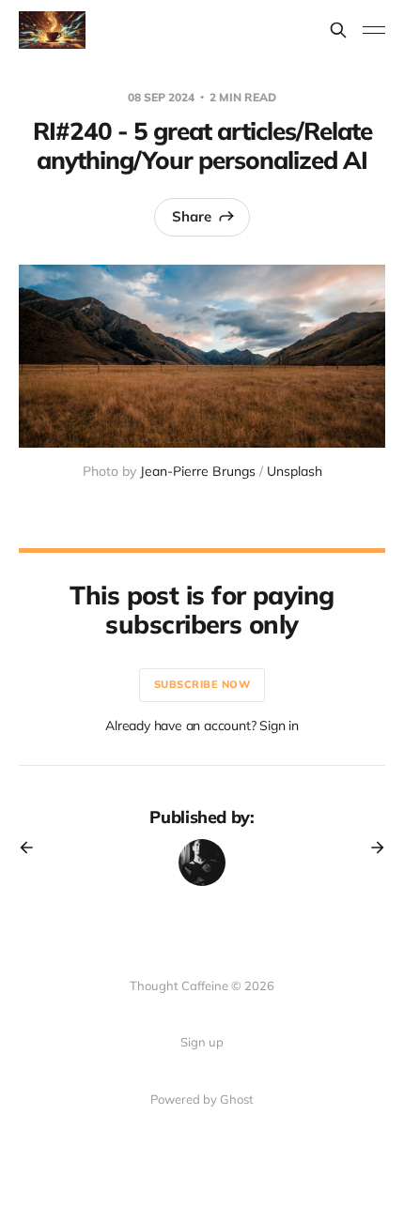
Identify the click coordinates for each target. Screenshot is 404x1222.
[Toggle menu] (374, 30)
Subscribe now (202, 684)
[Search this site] (338, 30)
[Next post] (371, 847)
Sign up (202, 1041)
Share (191, 216)
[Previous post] (33, 847)
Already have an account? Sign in (202, 725)
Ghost (237, 1099)
